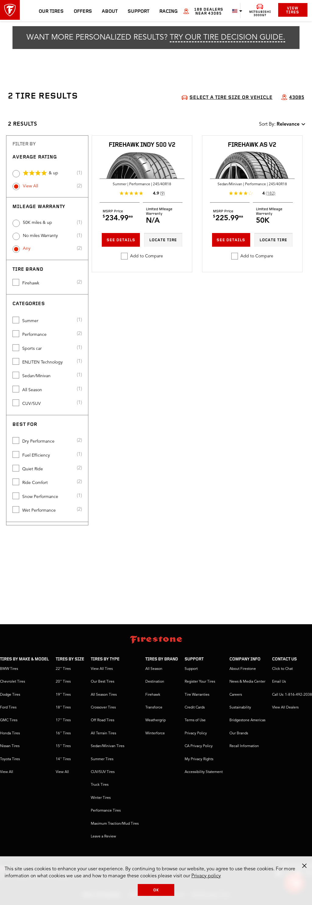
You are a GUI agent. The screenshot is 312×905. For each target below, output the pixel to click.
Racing (168, 11)
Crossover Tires (103, 707)
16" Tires (63, 733)
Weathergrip (155, 720)
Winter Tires (101, 798)
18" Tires (63, 707)
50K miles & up (37, 223)
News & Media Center (247, 682)
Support (138, 11)
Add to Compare (146, 256)
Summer (30, 321)
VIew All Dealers (285, 707)
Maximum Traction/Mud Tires (115, 824)
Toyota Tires (10, 759)
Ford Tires (8, 707)
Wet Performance (39, 510)
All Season (32, 390)
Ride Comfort (35, 483)
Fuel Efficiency (36, 455)
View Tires (292, 10)
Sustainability (240, 707)
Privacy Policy (196, 733)
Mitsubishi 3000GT (260, 13)
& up (53, 173)
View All (30, 186)
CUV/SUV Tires (103, 772)
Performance (34, 334)
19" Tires (63, 695)
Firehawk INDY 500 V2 (142, 145)
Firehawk (30, 283)
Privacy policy (206, 876)
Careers (235, 695)
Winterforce (155, 733)
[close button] (304, 866)
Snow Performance (40, 497)
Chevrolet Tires (12, 682)
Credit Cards (195, 707)
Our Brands (238, 733)
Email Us (279, 682)
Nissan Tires (10, 746)
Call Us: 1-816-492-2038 (292, 695)
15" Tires (63, 746)
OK (156, 890)
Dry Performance (38, 441)
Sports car (32, 348)
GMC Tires (8, 720)
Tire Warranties (197, 695)
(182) (270, 193)
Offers (83, 11)
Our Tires (51, 11)
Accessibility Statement (204, 772)
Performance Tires (106, 811)
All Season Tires (104, 695)
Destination (154, 682)
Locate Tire (163, 240)
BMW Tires (9, 669)
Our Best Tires (102, 682)
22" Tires (63, 669)
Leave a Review (103, 836)
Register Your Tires (200, 682)
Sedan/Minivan (36, 376)
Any (26, 248)
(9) (162, 193)
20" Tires (63, 682)
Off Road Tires (102, 720)
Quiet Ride (32, 469)
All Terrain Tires (103, 733)
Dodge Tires (10, 695)
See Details (121, 240)
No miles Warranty (40, 236)
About (110, 11)
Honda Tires (10, 733)
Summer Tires (102, 759)
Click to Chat (282, 669)
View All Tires (102, 669)
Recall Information (244, 746)
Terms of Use (195, 720)
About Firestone (242, 669)
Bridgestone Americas (247, 720)
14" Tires (63, 759)
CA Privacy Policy (199, 746)
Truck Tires (99, 785)
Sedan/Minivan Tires (107, 746)
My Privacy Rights (199, 759)
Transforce (153, 707)
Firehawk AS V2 (252, 145)
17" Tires (63, 720)
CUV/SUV (31, 404)
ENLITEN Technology (42, 362)
